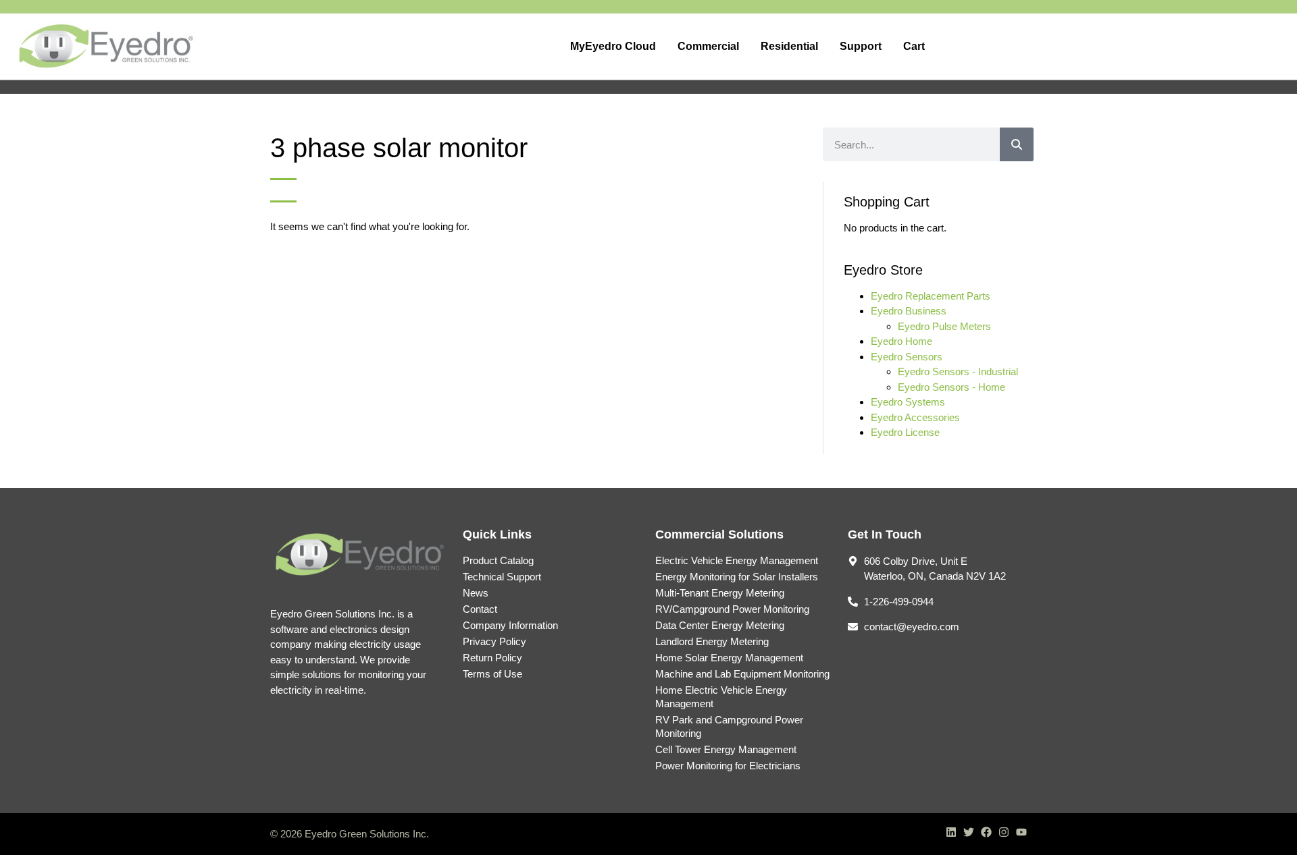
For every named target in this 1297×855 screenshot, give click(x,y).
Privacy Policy (494, 641)
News (475, 593)
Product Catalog (498, 560)
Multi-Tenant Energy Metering (719, 593)
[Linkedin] (951, 832)
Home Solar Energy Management (729, 657)
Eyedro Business (908, 310)
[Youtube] (1021, 832)
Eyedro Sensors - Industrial (958, 371)
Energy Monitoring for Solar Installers (736, 576)
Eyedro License (905, 432)
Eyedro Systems (908, 402)
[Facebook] (986, 832)
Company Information (510, 625)
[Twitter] (968, 832)
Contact (480, 609)
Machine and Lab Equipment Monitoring (742, 674)
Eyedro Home (901, 341)
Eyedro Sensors (906, 356)
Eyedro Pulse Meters (944, 326)
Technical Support (502, 576)
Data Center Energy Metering (719, 625)
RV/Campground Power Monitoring (732, 609)
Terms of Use (492, 674)
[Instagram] (1003, 832)
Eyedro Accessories (915, 417)
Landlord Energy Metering (712, 641)
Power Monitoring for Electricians (727, 765)
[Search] (1017, 144)
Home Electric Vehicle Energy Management (721, 696)
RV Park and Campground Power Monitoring (729, 726)
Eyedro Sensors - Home (951, 387)
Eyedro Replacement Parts (930, 296)
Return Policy (492, 657)
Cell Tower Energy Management (725, 749)
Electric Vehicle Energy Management (736, 560)
